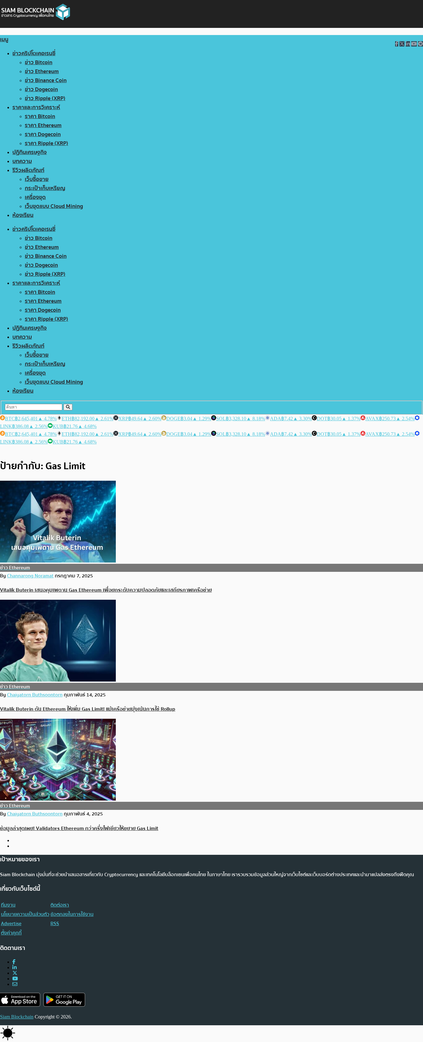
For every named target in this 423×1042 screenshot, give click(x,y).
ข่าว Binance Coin (46, 80)
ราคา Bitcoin (40, 116)
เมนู (4, 39)
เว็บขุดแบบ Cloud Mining (54, 206)
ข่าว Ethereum (42, 71)
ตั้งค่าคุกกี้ (11, 933)
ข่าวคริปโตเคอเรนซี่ (33, 53)
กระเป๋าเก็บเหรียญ (45, 188)
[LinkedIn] (14, 967)
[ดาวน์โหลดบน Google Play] (64, 1000)
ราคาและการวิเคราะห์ (36, 107)
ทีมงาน (8, 905)
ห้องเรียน (22, 215)
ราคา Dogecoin (43, 134)
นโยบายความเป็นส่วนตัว (25, 914)
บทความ (22, 161)
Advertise (11, 924)
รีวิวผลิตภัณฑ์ (28, 170)
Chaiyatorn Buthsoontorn (35, 695)
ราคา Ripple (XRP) (46, 143)
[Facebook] (13, 962)
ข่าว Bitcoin (38, 62)
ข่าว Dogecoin (41, 89)
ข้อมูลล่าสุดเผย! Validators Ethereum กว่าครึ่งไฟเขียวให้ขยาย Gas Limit (79, 828)
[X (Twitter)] (14, 973)
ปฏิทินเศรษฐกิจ (29, 152)
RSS (54, 924)
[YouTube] (15, 978)
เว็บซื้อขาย (37, 179)
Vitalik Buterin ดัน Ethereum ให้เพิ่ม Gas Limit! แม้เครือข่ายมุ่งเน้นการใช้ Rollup (87, 709)
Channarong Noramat (30, 576)
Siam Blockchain (16, 1016)
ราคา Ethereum (43, 125)
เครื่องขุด (35, 197)
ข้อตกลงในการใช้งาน (72, 914)
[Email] (14, 984)
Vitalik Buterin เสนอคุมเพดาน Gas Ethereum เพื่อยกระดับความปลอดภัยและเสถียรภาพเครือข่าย (106, 590)
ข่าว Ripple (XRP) (45, 98)
